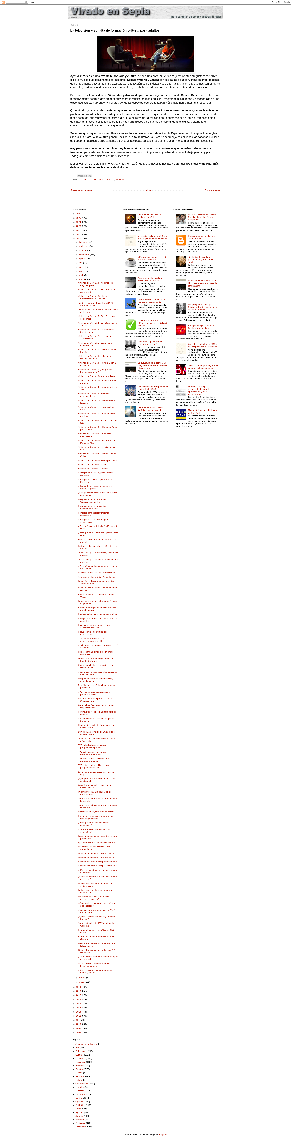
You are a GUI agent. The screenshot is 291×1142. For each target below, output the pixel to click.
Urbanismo (80, 1127)
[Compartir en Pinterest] (90, 175)
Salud (78, 1109)
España (79, 1069)
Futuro (78, 1080)
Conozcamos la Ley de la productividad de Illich (150, 279)
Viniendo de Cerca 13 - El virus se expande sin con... (94, 394)
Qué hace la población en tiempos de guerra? (150, 342)
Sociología (80, 1123)
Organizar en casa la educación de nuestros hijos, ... (95, 786)
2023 (79, 226)
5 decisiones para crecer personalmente (97, 861)
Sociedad (119, 180)
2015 (79, 1003)
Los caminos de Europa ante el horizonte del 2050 (153, 387)
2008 (79, 1032)
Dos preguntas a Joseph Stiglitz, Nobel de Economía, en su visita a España (203, 307)
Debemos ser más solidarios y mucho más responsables (96, 817)
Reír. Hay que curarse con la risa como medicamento (151, 300)
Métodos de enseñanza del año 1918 (96, 853)
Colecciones (81, 1051)
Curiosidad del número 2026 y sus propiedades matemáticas (152, 237)
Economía (83, 180)
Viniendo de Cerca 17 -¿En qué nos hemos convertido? (95, 370)
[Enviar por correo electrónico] (78, 175)
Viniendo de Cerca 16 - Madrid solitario (96, 376)
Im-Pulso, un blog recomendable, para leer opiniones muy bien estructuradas (200, 390)
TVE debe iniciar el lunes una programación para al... (92, 746)
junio (81, 267)
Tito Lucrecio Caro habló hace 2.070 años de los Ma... (95, 304)
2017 (79, 995)
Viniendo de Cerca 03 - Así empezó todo (97, 460)
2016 (79, 999)
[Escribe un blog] (81, 175)
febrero (82, 977)
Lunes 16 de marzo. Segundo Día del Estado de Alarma (96, 659)
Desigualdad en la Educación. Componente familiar (92, 500)
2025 (79, 218)
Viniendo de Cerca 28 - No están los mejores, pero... (95, 284)
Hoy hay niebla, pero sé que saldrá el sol (97, 614)
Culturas (79, 1055)
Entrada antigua (212, 190)
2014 (79, 1007)
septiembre (84, 254)
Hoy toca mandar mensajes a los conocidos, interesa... (94, 626)
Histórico (79, 1087)
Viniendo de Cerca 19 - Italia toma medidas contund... (94, 357)
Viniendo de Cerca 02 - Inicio (92, 464)
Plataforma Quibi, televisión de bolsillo (96, 812)
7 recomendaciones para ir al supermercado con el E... (92, 639)
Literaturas (80, 1094)
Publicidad (80, 1105)
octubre (83, 250)
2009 (79, 1028)
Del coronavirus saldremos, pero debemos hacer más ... (93, 897)
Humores (79, 1091)
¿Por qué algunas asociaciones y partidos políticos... (94, 693)
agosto (82, 258)
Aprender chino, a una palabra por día (96, 842)
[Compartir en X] (84, 175)
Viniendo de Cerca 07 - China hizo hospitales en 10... (94, 434)
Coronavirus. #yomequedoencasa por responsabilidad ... (96, 706)
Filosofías (80, 1076)
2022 (79, 230)
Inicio (148, 190)
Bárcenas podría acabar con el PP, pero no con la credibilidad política (152, 323)
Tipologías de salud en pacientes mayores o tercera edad (202, 259)
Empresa (79, 1065)
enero (82, 982)
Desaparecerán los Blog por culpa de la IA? (201, 237)
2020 (79, 238)
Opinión (79, 1101)
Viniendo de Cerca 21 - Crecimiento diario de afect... (95, 344)
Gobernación (81, 1083)
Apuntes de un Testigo (86, 1044)
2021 (79, 234)
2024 (79, 222)
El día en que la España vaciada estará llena (149, 216)
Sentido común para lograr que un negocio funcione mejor (203, 366)
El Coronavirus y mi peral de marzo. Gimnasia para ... (95, 699)
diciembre (84, 242)
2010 (79, 1024)
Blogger (162, 1134)
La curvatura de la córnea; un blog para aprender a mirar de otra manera (152, 365)
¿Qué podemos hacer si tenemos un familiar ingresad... (95, 487)
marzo (82, 279)
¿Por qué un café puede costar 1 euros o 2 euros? (153, 258)
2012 (79, 1016)
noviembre (84, 246)
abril (81, 275)
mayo (82, 271)
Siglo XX (79, 1112)
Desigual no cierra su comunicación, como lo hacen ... (95, 679)
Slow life (110, 180)
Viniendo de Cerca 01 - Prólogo (93, 468)
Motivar (102, 180)
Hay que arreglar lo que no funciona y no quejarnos (201, 326)
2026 (79, 213)
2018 (79, 991)
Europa (78, 1073)
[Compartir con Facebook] (87, 175)
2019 (79, 987)
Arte (77, 1047)
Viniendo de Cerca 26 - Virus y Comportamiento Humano (92, 297)
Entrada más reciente (81, 190)
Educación (93, 180)
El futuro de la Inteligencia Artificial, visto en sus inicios (151, 408)
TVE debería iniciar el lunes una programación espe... (93, 759)
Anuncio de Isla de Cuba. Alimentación (96, 572)
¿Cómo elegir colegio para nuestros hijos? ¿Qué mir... (95, 964)
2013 (79, 1012)
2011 (78, 1020)
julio (81, 262)
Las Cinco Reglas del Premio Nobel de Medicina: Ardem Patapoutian (202, 217)
